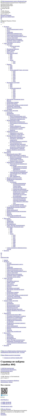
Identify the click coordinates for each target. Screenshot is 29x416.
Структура (9, 112)
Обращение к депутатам (16, 133)
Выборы (9, 212)
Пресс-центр (7, 218)
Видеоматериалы (11, 224)
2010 (14, 239)
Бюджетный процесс (12, 103)
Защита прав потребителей (14, 215)
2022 (14, 61)
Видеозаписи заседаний (13, 82)
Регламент (9, 109)
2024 (11, 57)
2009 (14, 240)
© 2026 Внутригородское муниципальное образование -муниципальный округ (9, 370)
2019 (14, 77)
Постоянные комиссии (13, 49)
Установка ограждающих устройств (16, 155)
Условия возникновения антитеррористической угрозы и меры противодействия (19, 185)
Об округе (6, 26)
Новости (9, 219)
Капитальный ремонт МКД (14, 154)
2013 (14, 235)
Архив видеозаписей (15, 88)
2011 (14, 238)
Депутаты (9, 44)
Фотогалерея (10, 222)
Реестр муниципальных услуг (18, 116)
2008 (14, 242)
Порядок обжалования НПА (14, 107)
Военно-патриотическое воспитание (16, 211)
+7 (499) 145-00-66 (6, 402)
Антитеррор (13, 182)
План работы (10, 51)
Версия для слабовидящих (7, 16)
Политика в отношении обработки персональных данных (10, 381)
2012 (14, 236)
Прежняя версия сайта (6, 406)
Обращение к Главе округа (17, 134)
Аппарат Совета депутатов (11, 110)
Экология (9, 214)
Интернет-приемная (6, 15)
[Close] (1, 24)
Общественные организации (14, 39)
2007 (14, 243)
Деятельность (7, 152)
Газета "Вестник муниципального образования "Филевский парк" (16, 226)
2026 (11, 54)
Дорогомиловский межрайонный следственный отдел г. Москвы (19, 173)
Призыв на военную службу (14, 177)
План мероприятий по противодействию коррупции (18, 143)
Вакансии (12, 130)
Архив (11, 60)
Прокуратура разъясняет (19, 170)
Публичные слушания (12, 102)
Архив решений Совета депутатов (19, 70)
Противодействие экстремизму (18, 205)
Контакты (6, 250)
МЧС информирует (15, 176)
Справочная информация (19, 189)
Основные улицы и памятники (15, 40)
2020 (14, 75)
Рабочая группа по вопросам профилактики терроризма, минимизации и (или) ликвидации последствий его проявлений (20, 193)
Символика (10, 32)
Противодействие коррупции (14, 135)
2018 (14, 78)
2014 (14, 81)
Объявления (10, 221)
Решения (9, 64)
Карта (8, 30)
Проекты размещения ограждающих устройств (16, 159)
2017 (14, 79)
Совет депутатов (8, 43)
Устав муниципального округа (15, 29)
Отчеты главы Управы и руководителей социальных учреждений (17, 105)
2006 (14, 245)
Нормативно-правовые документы (19, 156)
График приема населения (20, 166)
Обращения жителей (12, 131)
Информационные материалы (18, 217)
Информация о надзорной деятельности (20, 168)
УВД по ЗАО (13, 175)
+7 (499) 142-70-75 (6, 403)
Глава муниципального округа (15, 35)
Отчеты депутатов (15, 46)
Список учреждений (12, 37)
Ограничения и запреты (16, 128)
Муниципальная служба (13, 120)
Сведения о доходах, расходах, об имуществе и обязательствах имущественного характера (19, 147)
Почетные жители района (13, 42)
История (9, 28)
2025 (11, 56)
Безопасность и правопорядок (15, 162)
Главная (6, 260)
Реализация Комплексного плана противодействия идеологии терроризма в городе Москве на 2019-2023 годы (20, 200)
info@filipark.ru (5, 399)
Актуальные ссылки (18, 204)
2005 (14, 246)
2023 (14, 47)
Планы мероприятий (12, 210)
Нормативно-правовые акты (14, 33)
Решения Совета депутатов (17, 161)
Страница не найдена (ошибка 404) (13, 357)
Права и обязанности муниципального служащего (17, 126)
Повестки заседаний (12, 53)
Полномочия (10, 113)
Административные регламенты (18, 117)
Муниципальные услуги (13, 114)
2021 (14, 63)
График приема (11, 50)
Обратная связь (5, 257)
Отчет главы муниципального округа (17, 36)
